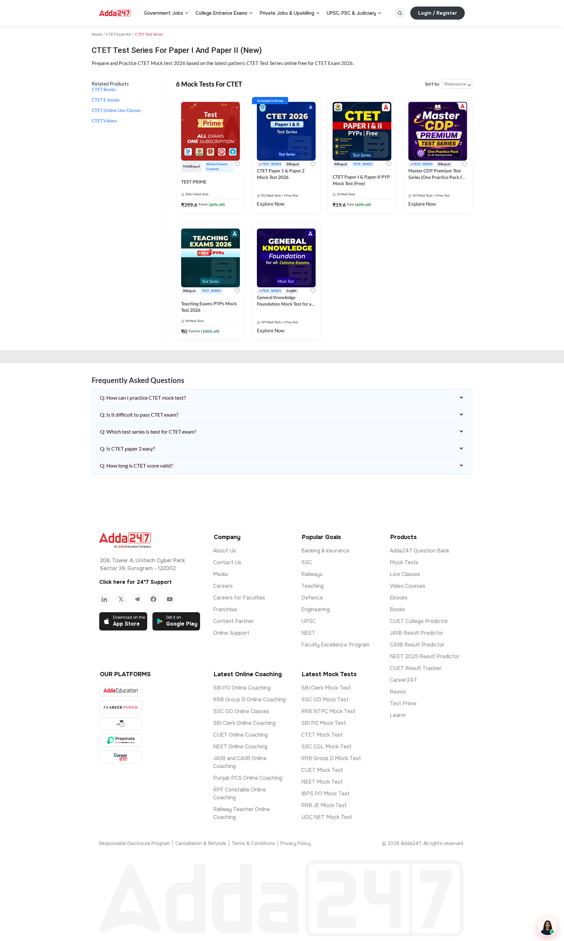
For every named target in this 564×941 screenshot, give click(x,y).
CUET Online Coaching (240, 734)
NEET (308, 633)
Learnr (398, 715)
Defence (312, 597)
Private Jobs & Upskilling (287, 13)
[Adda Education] (120, 690)
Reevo (398, 691)
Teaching (312, 585)
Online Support (231, 633)
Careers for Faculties (239, 597)
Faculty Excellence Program (335, 644)
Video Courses (407, 585)
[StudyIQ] (120, 723)
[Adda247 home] (115, 13)
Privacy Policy (295, 843)
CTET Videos (104, 121)
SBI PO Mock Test (323, 723)
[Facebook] (153, 599)
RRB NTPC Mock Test (328, 711)
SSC (306, 562)
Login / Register (437, 13)
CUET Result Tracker (416, 668)
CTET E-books (106, 100)
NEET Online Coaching (240, 746)
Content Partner (233, 621)
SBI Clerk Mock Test (326, 687)
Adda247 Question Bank (419, 550)
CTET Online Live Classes (116, 110)
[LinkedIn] (104, 599)
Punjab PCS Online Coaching (247, 777)
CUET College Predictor (419, 621)
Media (220, 574)
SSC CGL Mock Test (326, 746)
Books (397, 609)
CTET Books (104, 90)
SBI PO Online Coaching (242, 687)
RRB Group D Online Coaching (249, 699)
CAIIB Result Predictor (417, 644)
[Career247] (120, 757)
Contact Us (227, 562)
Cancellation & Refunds (200, 843)
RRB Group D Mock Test (331, 758)
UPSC (308, 621)
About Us (224, 550)
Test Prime (403, 703)
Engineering (315, 609)
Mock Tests (404, 562)
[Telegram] (137, 599)
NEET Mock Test (322, 781)
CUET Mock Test (322, 770)
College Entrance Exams (221, 13)
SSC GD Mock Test (325, 699)
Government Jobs (163, 13)
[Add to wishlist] (237, 164)
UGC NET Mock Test (326, 817)
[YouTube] (169, 599)
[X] (121, 599)
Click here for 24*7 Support (135, 582)
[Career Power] (120, 707)
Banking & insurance (325, 550)
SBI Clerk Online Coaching (244, 723)
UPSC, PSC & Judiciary (351, 13)
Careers (223, 585)
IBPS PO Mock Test (325, 793)
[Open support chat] (547, 926)
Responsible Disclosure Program (134, 843)
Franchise (225, 609)
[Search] (400, 13)
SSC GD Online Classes (241, 711)
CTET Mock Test (322, 734)
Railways (311, 574)
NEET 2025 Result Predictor (425, 656)
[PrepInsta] (120, 740)
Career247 (403, 680)
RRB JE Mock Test (324, 805)
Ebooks (399, 597)
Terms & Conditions (253, 843)
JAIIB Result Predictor (417, 633)
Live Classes (405, 574)
